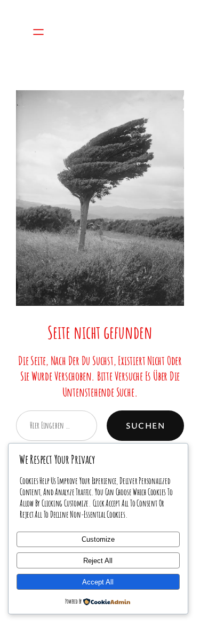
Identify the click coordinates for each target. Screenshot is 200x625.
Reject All (98, 561)
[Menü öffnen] (38, 32)
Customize (98, 539)
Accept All (98, 582)
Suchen (145, 425)
